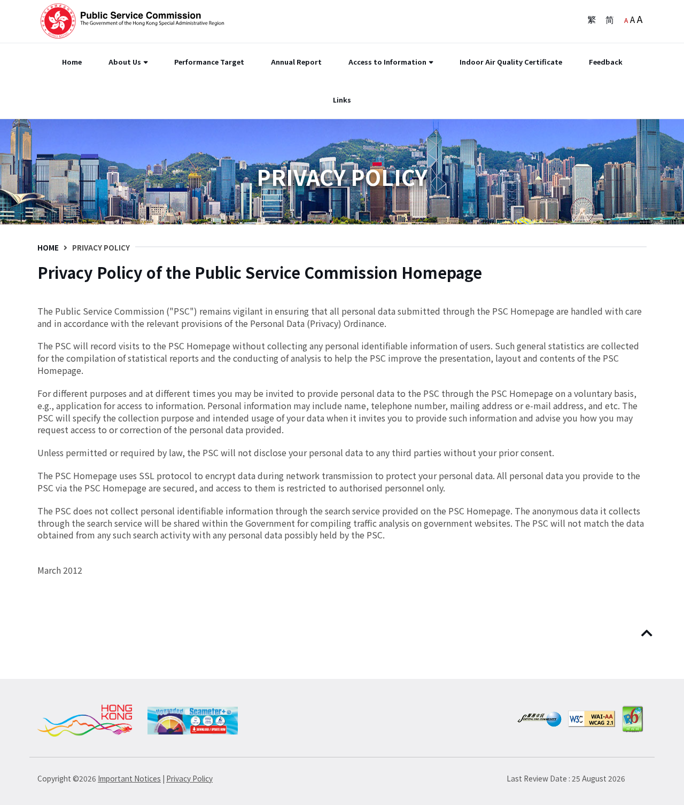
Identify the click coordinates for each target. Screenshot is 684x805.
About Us (124, 62)
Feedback (606, 62)
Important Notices (129, 778)
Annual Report (296, 62)
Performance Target (209, 62)
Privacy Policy (189, 778)
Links (342, 100)
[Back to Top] (648, 633)
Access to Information (387, 62)
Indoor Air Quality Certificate (511, 62)
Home (72, 62)
